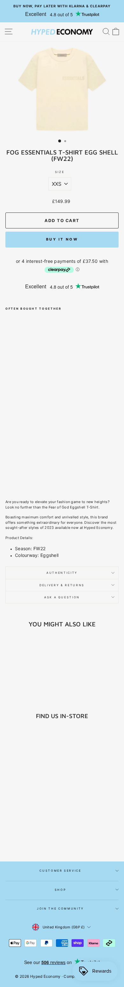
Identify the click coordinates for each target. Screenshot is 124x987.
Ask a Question (62, 597)
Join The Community (60, 908)
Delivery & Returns (62, 585)
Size (60, 172)
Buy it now (62, 239)
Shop (60, 889)
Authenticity (62, 572)
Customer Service (60, 870)
